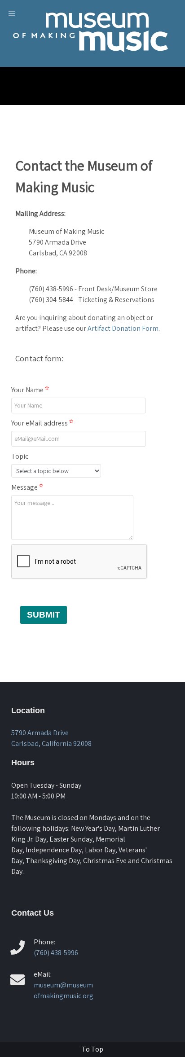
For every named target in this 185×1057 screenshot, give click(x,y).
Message (25, 487)
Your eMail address (40, 423)
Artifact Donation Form (123, 328)
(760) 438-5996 (56, 952)
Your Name (28, 390)
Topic (19, 456)
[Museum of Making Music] (92, 60)
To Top (92, 1049)
